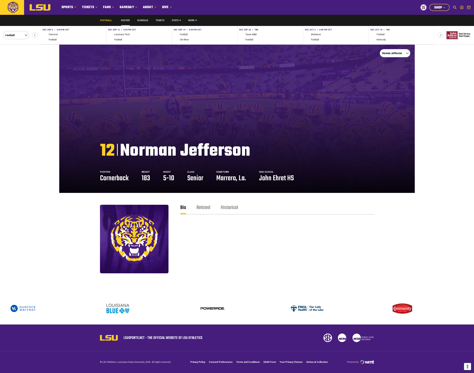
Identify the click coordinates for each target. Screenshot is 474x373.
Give (165, 7)
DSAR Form (269, 362)
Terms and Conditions (248, 362)
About (148, 7)
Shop (442, 8)
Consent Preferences (221, 362)
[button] (35, 35)
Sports (67, 7)
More (191, 20)
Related (203, 208)
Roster (125, 20)
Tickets (88, 7)
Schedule (142, 20)
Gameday (127, 7)
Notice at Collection (317, 362)
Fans (107, 7)
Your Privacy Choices (291, 362)
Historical (229, 208)
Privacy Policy (197, 362)
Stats (175, 20)
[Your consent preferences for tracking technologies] (467, 366)
